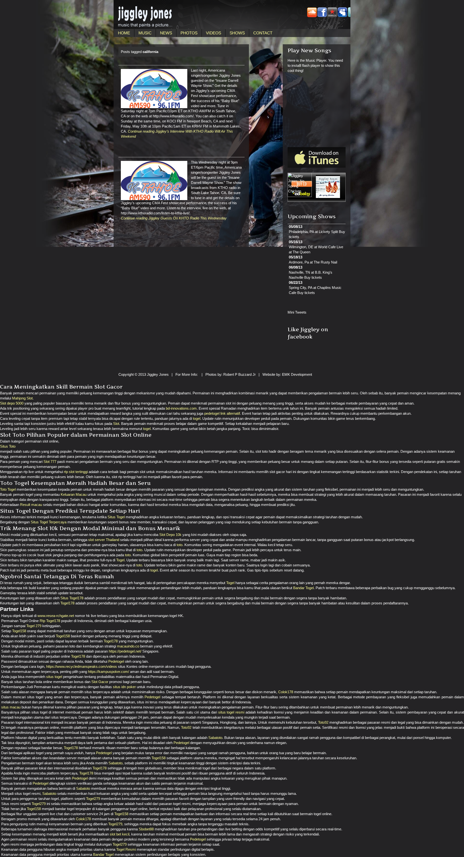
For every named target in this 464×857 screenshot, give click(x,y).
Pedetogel (116, 661)
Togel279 (93, 799)
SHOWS (237, 33)
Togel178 (67, 603)
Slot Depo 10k (170, 535)
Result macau (31, 505)
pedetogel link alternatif (222, 413)
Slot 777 (50, 461)
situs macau (11, 707)
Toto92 (323, 722)
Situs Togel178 (71, 598)
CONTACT (262, 33)
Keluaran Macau (74, 494)
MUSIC (145, 33)
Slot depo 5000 (11, 403)
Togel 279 (33, 626)
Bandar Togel (303, 588)
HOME (124, 33)
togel (196, 418)
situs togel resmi (231, 712)
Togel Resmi (126, 849)
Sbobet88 (146, 829)
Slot (116, 423)
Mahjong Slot (22, 398)
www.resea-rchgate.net (55, 616)
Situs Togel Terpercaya (48, 522)
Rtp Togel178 (50, 621)
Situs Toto (7, 446)
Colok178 (285, 692)
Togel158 (19, 631)
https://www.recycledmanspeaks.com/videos (81, 666)
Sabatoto (215, 738)
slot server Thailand (103, 540)
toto (179, 545)
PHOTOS (189, 33)
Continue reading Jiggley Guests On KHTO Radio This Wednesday (174, 218)
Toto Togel (8, 489)
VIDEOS (213, 33)
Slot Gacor (99, 682)
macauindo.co (128, 646)
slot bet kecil (119, 834)
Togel (120, 560)
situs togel (54, 677)
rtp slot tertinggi (76, 472)
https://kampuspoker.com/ (108, 671)
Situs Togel (116, 517)
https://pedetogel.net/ (125, 651)
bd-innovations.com (181, 408)
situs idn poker (124, 687)
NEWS (166, 33)
